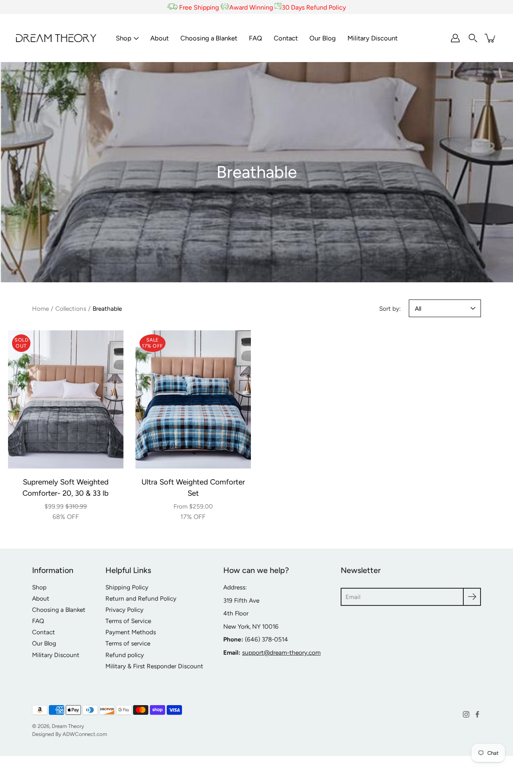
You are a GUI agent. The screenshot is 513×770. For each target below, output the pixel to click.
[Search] (473, 38)
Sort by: (390, 308)
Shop (123, 38)
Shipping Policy (126, 587)
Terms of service (127, 643)
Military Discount (372, 38)
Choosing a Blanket (208, 38)
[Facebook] (477, 714)
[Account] (455, 38)
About (159, 38)
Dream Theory (68, 726)
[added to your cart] (490, 38)
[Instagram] (466, 714)
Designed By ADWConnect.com (69, 734)
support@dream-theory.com (281, 652)
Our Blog (322, 38)
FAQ (255, 38)
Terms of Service (128, 621)
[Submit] (472, 597)
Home (40, 308)
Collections (70, 308)
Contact (286, 38)
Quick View (65, 399)
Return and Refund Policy (140, 598)
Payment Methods (130, 632)
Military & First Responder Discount (154, 666)
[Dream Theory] (56, 38)
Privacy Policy (124, 609)
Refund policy (124, 655)
